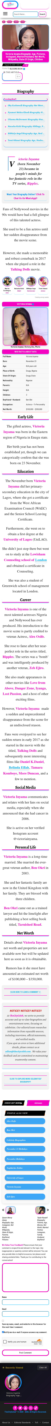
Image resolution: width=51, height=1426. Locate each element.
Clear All (43, 1367)
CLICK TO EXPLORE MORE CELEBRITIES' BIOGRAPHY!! (25, 1080)
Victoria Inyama (14, 1186)
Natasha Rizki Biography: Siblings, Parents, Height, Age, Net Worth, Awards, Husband (26, 126)
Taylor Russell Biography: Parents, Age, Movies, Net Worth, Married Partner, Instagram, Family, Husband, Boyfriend (42, 1229)
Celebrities (16, 21)
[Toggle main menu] (5, 14)
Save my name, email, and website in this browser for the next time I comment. (24, 1325)
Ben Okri (11, 1130)
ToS (36, 1422)
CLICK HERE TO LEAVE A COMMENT (24, 992)
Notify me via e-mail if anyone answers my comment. (25, 1332)
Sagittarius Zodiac (15, 1167)
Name (4, 1297)
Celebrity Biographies (16, 1140)
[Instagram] (30, 1408)
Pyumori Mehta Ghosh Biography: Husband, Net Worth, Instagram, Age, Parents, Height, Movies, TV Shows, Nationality (26, 112)
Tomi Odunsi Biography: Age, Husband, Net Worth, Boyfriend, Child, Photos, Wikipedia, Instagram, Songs (26, 140)
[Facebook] (15, 1408)
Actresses (22, 21)
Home (4, 21)
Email (4, 1309)
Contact (45, 1422)
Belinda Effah (19, 767)
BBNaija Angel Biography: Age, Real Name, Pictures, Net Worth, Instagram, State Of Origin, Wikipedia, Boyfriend (26, 133)
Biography (9, 21)
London (41, 559)
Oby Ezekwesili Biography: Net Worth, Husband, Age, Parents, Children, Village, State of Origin (26, 105)
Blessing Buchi (16, 69)
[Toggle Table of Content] (16, 76)
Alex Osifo (11, 1121)
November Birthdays (16, 1158)
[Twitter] (20, 1408)
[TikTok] (35, 1408)
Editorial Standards (22, 1422)
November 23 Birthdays (17, 1148)
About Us (6, 1422)
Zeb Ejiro (11, 1196)
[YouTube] (25, 1408)
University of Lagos (15, 1177)
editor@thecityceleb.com (17, 1051)
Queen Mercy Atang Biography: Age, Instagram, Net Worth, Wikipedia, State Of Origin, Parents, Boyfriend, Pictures (8, 1229)
